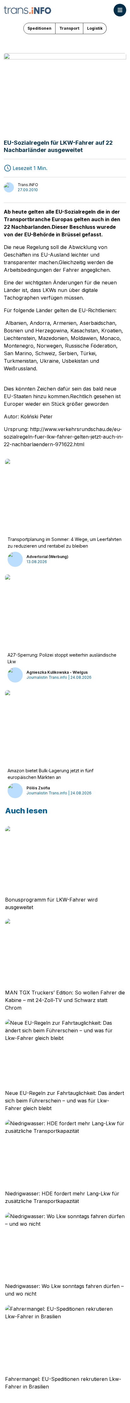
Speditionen (39, 28)
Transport (69, 28)
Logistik (95, 28)
